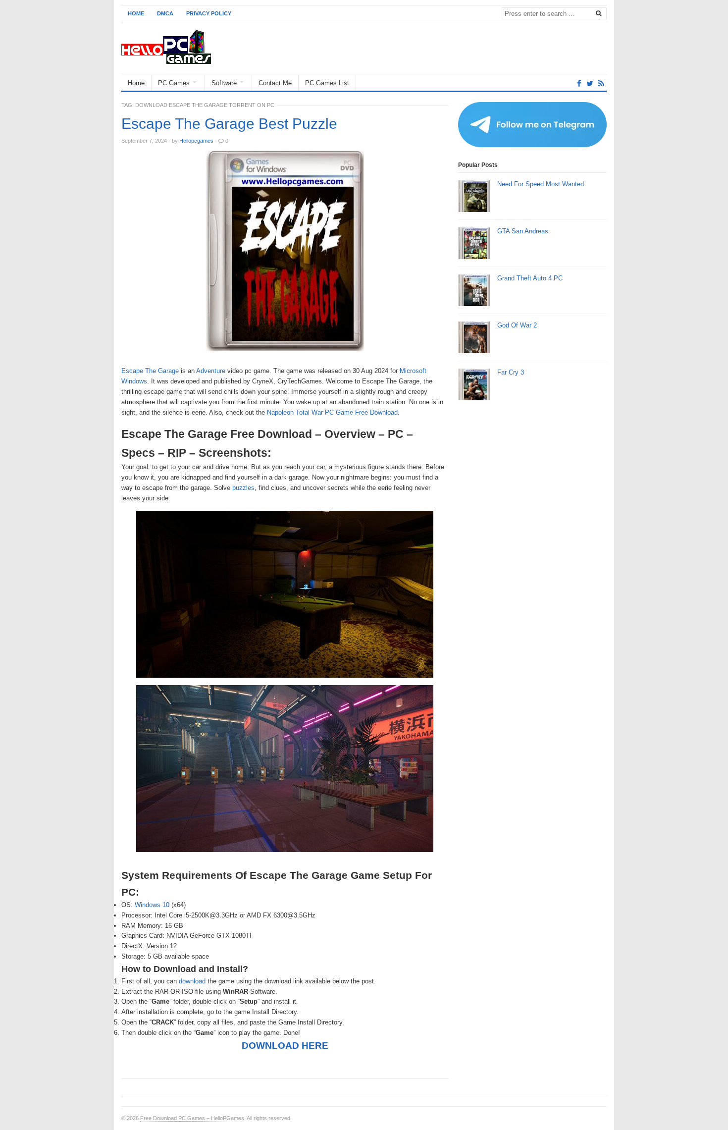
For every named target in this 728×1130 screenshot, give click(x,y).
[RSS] (601, 83)
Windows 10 (152, 905)
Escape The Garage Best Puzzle (229, 124)
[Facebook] (579, 83)
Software (224, 83)
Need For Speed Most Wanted (540, 184)
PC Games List (327, 83)
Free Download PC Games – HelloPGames (192, 1118)
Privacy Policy (208, 13)
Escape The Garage (150, 371)
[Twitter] (590, 83)
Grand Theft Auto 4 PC (530, 278)
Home (136, 13)
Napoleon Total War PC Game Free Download (332, 412)
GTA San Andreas (522, 231)
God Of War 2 (517, 325)
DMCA (165, 13)
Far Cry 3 (510, 372)
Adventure (210, 371)
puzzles (243, 487)
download (192, 981)
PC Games (174, 83)
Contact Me (275, 83)
